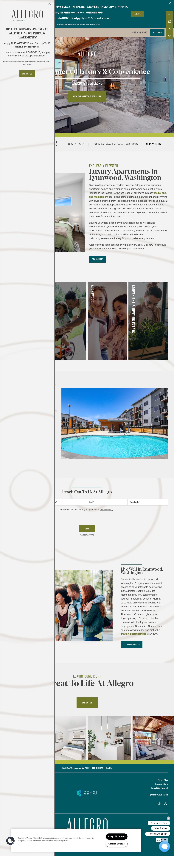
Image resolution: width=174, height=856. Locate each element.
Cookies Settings (116, 844)
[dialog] (27, 428)
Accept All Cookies (117, 836)
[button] (27, 73)
